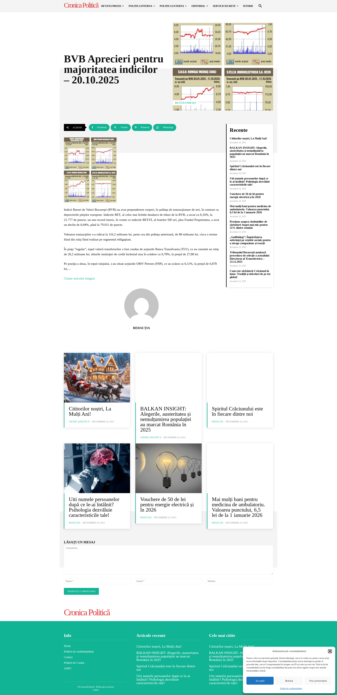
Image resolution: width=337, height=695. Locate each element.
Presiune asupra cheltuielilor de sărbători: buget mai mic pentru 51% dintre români (249, 224)
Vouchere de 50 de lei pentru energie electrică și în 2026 (247, 195)
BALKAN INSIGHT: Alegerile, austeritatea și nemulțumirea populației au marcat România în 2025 (249, 152)
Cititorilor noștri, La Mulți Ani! (248, 138)
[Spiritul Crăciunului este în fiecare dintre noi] (240, 378)
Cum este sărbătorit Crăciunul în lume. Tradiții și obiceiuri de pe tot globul (250, 274)
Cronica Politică (79, 421)
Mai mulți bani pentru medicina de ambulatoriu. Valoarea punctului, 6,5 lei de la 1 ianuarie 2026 (250, 209)
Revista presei (185, 102)
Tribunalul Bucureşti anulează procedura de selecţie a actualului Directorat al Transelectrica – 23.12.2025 (249, 257)
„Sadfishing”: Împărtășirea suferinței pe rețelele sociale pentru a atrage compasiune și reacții (250, 240)
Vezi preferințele (318, 680)
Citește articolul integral (79, 278)
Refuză (289, 680)
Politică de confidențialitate (291, 688)
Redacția (141, 328)
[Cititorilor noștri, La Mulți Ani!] (97, 378)
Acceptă (260, 680)
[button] (330, 651)
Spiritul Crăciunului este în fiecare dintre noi (237, 411)
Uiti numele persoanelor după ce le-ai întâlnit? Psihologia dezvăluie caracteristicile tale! (250, 181)
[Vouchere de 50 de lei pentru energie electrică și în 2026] (168, 468)
